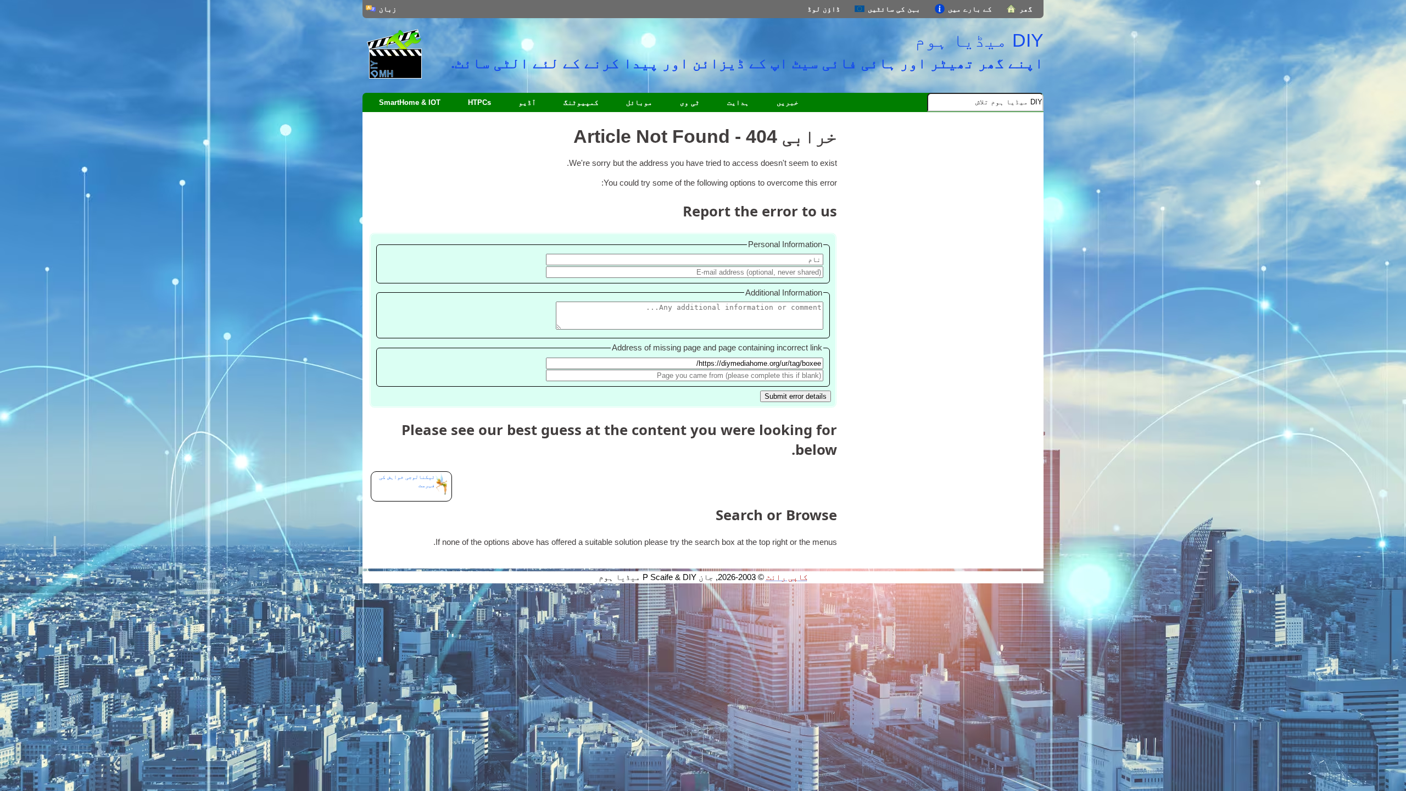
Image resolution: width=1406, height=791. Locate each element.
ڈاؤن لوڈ (823, 9)
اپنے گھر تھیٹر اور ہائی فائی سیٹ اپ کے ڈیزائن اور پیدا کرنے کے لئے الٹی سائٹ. (747, 63)
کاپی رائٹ (787, 577)
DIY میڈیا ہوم (979, 40)
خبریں (788, 102)
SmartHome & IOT (409, 102)
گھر (1026, 9)
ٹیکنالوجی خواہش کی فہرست (407, 481)
